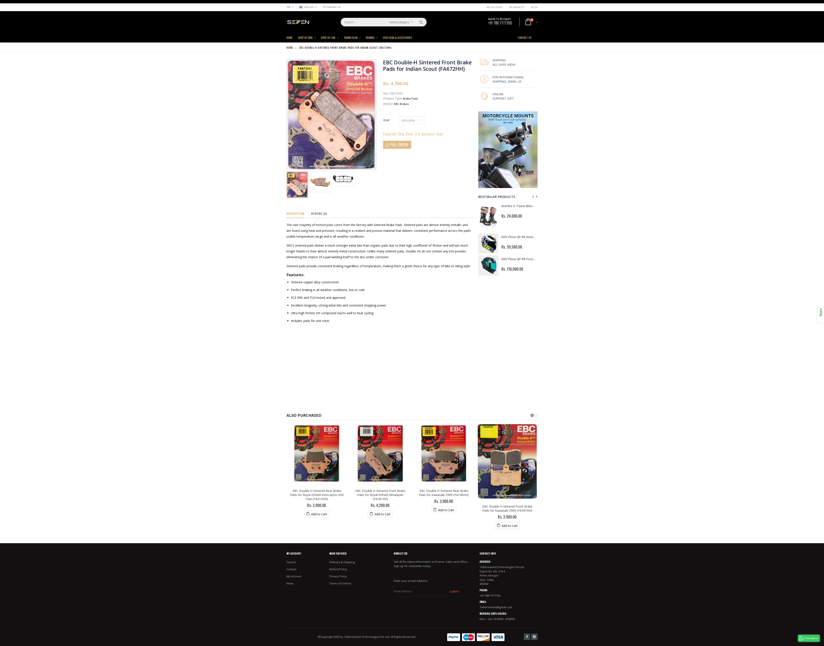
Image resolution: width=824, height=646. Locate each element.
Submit (454, 591)
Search (421, 22)
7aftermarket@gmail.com (496, 607)
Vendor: (388, 104)
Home (289, 47)
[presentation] (532, 196)
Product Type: (392, 98)
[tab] (295, 213)
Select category (399, 22)
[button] (532, 415)
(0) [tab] (319, 213)
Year (386, 120)
